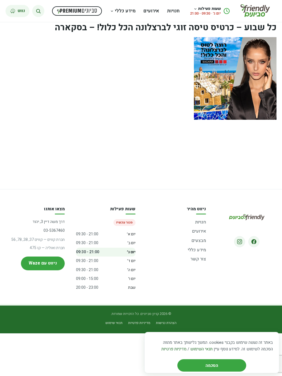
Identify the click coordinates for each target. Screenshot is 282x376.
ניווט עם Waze (43, 263)
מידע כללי (125, 10)
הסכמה (211, 366)
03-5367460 (54, 230)
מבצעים (198, 240)
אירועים (151, 10)
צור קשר (198, 259)
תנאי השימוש (201, 349)
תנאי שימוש (114, 322)
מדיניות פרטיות (173, 349)
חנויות (173, 10)
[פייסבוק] (253, 241)
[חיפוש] (38, 11)
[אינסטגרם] (239, 241)
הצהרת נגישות (166, 322)
